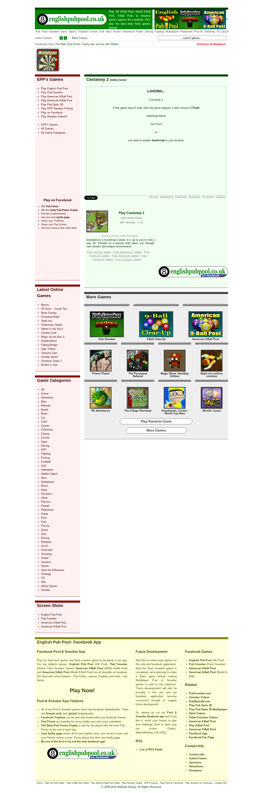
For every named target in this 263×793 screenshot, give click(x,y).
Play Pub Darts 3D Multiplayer (208, 709)
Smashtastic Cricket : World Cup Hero (174, 412)
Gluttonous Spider (51, 324)
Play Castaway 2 (131, 213)
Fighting (159, 31)
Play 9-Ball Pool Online (78, 783)
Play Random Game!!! (54, 116)
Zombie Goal (48, 332)
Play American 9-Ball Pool (56, 96)
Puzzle (198, 31)
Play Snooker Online (132, 783)
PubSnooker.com (200, 693)
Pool (44, 31)
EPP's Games (50, 79)
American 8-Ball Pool (53, 626)
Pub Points (48, 721)
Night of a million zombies (212, 375)
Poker (139, 31)
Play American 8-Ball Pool (56, 100)
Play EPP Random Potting (57, 108)
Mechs (45, 304)
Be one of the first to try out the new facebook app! (73, 741)
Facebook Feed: (44, 44)
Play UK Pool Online (55, 783)
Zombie (45, 590)
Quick (224, 31)
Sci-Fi (44, 546)
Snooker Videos (199, 697)
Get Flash (156, 124)
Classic (45, 433)
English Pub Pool (51, 614)
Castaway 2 (97, 79)
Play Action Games (99, 252)
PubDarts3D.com (199, 701)
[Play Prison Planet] (101, 370)
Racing (45, 537)
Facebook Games (198, 651)
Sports (72, 31)
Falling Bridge (49, 344)
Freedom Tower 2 (51, 360)
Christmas (47, 429)
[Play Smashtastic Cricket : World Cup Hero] (175, 407)
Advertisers (196, 766)
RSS (139, 741)
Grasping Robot (50, 316)
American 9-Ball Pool (53, 622)
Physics (46, 501)
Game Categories (54, 380)
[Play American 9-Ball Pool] (214, 28)
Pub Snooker (49, 618)
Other (44, 497)
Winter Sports (49, 586)
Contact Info (194, 746)
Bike (43, 401)
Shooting (209, 31)
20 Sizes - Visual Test (54, 308)
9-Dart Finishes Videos (203, 717)
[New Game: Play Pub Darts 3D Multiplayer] (48, 70)
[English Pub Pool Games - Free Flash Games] (82, 757)
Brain (44, 413)
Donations (195, 770)
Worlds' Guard (212, 410)
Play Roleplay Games (125, 256)
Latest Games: (44, 37)
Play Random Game (156, 421)
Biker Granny (80, 37)
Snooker (145, 15)
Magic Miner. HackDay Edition (175, 375)
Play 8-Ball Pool (199, 725)
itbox (109, 31)
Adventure (128, 31)
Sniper (45, 557)
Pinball (45, 505)
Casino (45, 425)
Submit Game (197, 758)
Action (117, 31)
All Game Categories (53, 132)
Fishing (45, 457)
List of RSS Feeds (151, 749)
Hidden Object (49, 473)
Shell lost (46, 320)
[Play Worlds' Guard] (212, 407)
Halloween (47, 469)
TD (218, 31)
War (43, 581)
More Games (98, 297)
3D (42, 389)
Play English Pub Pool (54, 88)
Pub (38, 31)
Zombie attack (49, 356)
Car (43, 417)
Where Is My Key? (52, 328)
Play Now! (82, 690)
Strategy (46, 573)
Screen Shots (50, 605)
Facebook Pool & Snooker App (61, 651)
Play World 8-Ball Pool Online (105, 783)
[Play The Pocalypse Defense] (138, 370)
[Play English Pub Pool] (166, 28)
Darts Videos (197, 713)
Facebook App (198, 733)
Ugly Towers (48, 348)
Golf (101, 31)
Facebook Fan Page (201, 737)
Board (44, 409)
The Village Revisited (137, 410)
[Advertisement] (153, 58)
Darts (64, 31)
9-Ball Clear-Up (156, 339)
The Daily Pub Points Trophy (59, 725)
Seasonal (46, 549)
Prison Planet (100, 373)
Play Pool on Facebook (171, 783)
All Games (47, 128)
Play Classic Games (128, 259)
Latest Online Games (50, 292)
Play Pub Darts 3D (52, 104)
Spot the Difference (52, 570)
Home (40, 783)
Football (83, 31)
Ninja (44, 489)
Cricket (93, 31)
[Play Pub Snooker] (190, 28)
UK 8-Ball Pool (124, 11)
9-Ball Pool (125, 15)
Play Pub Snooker (52, 92)
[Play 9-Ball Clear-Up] (156, 336)
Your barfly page (51, 733)
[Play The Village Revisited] (138, 407)
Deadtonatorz (49, 340)
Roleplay (46, 541)
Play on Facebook (52, 112)
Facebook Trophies (53, 717)
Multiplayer (172, 31)
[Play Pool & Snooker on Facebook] (193, 276)
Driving (149, 31)
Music (44, 485)
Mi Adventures (101, 410)
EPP (44, 449)
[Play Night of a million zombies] (212, 370)
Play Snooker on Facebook (198, 783)
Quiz (44, 533)
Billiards (46, 405)
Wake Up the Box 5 (52, 336)
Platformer (186, 31)
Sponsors (195, 762)
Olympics (46, 493)
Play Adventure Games (127, 252)
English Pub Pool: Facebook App (69, 642)
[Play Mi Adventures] (101, 407)
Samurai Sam (49, 352)
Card (44, 421)
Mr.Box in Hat (49, 364)
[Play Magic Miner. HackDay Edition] (175, 370)
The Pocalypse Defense (137, 375)
